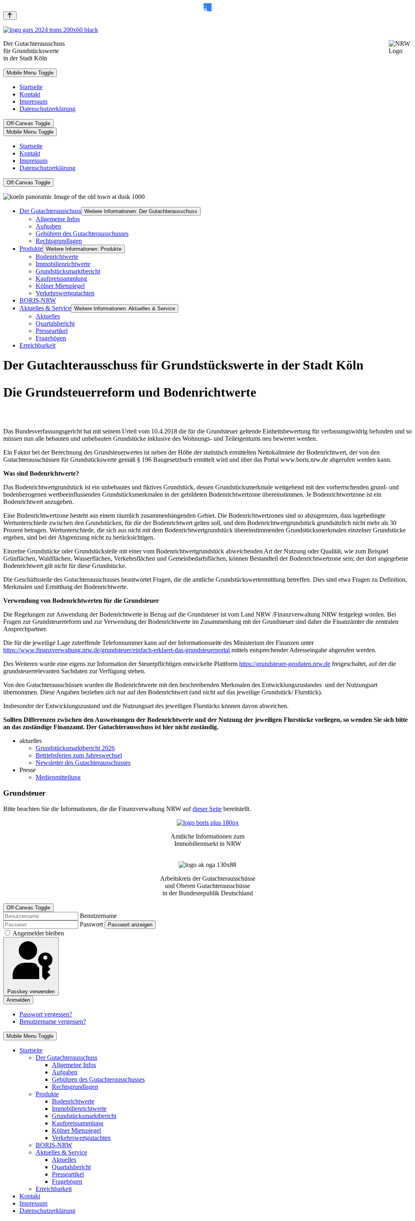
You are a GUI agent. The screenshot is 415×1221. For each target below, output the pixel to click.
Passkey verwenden (31, 991)
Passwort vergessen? (45, 1014)
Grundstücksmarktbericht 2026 (75, 748)
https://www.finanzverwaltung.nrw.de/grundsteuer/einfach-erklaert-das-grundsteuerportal (116, 650)
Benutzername (98, 915)
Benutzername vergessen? (52, 1021)
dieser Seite (207, 808)
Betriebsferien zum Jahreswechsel (79, 755)
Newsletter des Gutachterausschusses (83, 762)
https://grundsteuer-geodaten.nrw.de (284, 663)
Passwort (91, 924)
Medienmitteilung (58, 777)
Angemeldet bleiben (38, 933)
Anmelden (18, 1000)
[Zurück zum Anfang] (10, 15)
